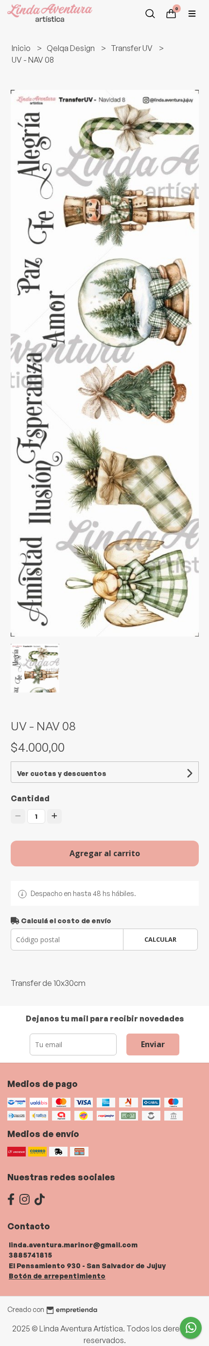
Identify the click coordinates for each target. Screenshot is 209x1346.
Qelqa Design (71, 48)
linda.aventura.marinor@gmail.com (73, 1244)
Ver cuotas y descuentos (61, 773)
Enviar (153, 1044)
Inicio (22, 48)
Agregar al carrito (105, 853)
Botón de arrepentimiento (57, 1275)
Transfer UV (132, 48)
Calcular (160, 939)
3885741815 (30, 1254)
